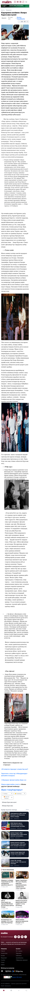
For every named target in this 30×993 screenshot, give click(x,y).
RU (26, 2)
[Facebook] (20, 2)
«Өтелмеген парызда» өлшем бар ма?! (14, 769)
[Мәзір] (11, 990)
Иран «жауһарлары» (12, 789)
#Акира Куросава (7, 805)
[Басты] (4, 990)
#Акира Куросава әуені (9, 802)
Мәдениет (9, 10)
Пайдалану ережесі (22, 960)
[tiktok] (25, 936)
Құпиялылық (19, 958)
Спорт (3, 962)
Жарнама (18, 953)
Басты (3, 10)
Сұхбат (3, 960)
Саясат (3, 951)
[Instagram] (15, 2)
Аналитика (4, 953)
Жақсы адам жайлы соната (10, 784)
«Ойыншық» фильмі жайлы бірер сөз (13, 780)
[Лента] (19, 990)
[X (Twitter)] (27, 21)
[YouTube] (17, 2)
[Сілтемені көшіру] (19, 21)
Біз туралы (19, 951)
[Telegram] (22, 21)
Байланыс (19, 955)
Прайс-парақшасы (6, 985)
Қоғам (3, 955)
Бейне (3, 964)
